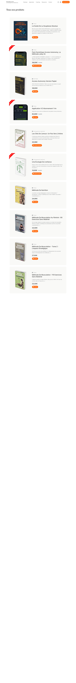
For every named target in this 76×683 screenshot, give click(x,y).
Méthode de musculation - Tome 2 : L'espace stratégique (45, 247)
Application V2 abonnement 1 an (44, 108)
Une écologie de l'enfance (42, 162)
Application (31, 2)
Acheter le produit (37, 145)
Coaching (38, 2)
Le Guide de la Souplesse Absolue (45, 26)
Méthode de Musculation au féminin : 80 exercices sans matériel (47, 218)
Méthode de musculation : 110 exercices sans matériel (47, 276)
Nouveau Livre (66, 2)
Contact (50, 2)
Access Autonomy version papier (44, 81)
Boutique (25, 2)
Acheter (35, 37)
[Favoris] (60, 2)
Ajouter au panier (37, 65)
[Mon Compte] (58, 2)
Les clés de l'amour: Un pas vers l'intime (47, 134)
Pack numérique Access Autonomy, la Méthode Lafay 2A (46, 53)
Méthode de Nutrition (40, 190)
